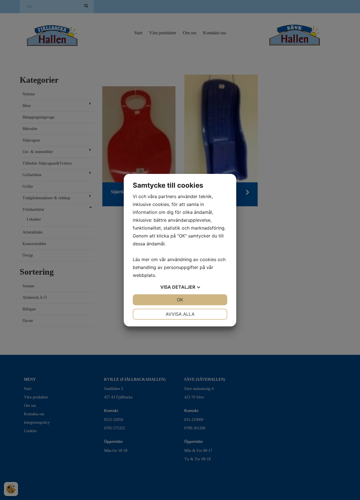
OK (180, 299)
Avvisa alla (180, 314)
